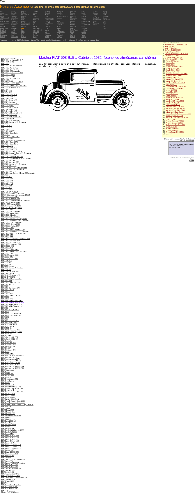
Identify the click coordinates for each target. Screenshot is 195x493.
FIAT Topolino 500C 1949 (10, 476)
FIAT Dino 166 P (7, 377)
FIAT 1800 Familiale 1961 (10, 240)
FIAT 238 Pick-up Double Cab (12, 268)
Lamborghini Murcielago (175, 88)
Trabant (95, 13)
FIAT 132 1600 (6, 186)
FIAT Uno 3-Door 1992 (9, 487)
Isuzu (35, 33)
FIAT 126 (4, 124)
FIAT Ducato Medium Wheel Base (13, 392)
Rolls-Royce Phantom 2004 (175, 125)
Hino (23, 35)
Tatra (83, 35)
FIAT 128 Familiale (8, 160)
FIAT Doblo (5, 383)
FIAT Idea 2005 (6, 406)
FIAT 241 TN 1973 (8, 277)
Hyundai (36, 19)
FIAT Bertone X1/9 (8, 346)
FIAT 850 (4, 319)
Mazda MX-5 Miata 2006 (175, 101)
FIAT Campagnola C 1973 (10, 363)
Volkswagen (97, 19)
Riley (72, 28)
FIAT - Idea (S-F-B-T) (9, 58)
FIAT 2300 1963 (7, 257)
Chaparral (14, 21)
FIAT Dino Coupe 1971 (9, 379)
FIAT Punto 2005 (7, 434)
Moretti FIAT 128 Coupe (10, 492)
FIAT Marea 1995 (7, 410)
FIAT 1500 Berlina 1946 (10, 213)
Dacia (13, 32)
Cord (13, 30)
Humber (35, 16)
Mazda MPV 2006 (172, 99)
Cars (192, 159)
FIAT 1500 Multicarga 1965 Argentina (14, 220)
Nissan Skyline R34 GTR (174, 116)
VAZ (104, 23)
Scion (83, 11)
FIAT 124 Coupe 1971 (9, 96)
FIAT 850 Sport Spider (9, 324)
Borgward (3, 35)
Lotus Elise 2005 (172, 92)
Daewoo (14, 33)
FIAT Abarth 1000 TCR (9, 337)
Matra (47, 37)
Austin (2, 26)
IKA (34, 24)
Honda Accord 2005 (173, 68)
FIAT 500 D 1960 (7, 284)
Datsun (23, 13)
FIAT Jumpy (5, 408)
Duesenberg (25, 24)
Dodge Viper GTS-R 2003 (174, 57)
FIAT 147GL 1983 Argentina (11, 208)
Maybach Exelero (172, 94)
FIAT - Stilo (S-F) (7, 62)
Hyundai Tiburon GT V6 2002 (177, 74)
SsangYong (86, 21)
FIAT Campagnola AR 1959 (11, 361)
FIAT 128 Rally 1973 (8, 171)
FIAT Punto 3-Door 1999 (10, 437)
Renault (73, 26)
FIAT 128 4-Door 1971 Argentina (13, 140)
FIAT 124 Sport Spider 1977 (11, 116)
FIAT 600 (4, 308)
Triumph (95, 14)
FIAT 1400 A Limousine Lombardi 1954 (15, 195)
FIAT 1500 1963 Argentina (10, 211)
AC (1, 11)
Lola (46, 28)
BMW (2, 33)
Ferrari (23, 26)
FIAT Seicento (6, 457)
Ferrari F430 (170, 64)
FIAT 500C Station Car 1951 (11, 295)
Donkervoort (25, 23)
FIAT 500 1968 (6, 281)
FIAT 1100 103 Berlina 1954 (11, 65)
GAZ (105, 13)
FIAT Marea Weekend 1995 (11, 415)
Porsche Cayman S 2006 (174, 123)
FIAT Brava (5, 352)
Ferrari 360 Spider (172, 61)
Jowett (47, 13)
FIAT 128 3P (5, 135)
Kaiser (47, 14)
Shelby (84, 14)
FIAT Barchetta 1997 (8, 343)
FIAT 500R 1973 (7, 299)
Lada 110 (169, 134)
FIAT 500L (5, 297)
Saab (72, 33)
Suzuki (84, 32)
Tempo (84, 37)
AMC (2, 19)
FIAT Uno (4, 483)
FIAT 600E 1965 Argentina (11, 315)
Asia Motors (4, 21)
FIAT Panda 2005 (7, 428)
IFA (34, 23)
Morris (59, 26)
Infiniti (35, 26)
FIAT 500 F (5, 286)
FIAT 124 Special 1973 (9, 107)
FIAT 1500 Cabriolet (8, 215)
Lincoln (47, 26)
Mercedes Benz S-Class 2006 (176, 108)
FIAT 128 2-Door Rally (9, 133)
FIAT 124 (4, 89)
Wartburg (96, 23)
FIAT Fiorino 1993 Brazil (10, 399)
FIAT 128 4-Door (7, 138)
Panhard (73, 11)
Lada (105, 18)
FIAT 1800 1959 (7, 235)
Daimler (24, 11)
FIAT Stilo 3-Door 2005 (9, 465)
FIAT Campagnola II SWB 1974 (12, 368)
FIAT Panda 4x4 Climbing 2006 (12, 430)
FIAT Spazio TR (7, 461)
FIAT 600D (5, 312)
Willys (95, 24)
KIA (46, 16)
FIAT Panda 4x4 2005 (9, 432)
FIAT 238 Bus (6, 262)
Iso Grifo (36, 32)
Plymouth (73, 18)
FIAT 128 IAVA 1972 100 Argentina (14, 167)
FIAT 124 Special (7, 106)
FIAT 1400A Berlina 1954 (10, 202)
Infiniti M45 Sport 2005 (174, 79)
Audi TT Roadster (171, 48)
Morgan (59, 24)
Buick (13, 14)
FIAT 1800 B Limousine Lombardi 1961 (15, 239)
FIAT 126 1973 (6, 126)
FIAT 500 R (5, 291)
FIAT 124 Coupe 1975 (9, 100)
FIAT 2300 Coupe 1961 (9, 259)
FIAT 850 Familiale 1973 (10, 321)
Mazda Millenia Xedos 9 (174, 97)
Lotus (47, 30)
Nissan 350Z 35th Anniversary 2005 (178, 114)
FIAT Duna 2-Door (8, 395)
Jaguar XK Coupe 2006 (174, 81)
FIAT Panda (5, 426)
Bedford (3, 30)
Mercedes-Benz (62, 16)
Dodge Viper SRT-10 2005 (174, 59)
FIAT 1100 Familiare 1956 (10, 78)
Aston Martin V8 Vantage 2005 (176, 44)
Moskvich (106, 19)
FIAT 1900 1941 (7, 248)
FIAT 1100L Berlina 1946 (10, 84)
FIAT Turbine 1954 (8, 479)
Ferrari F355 (170, 63)
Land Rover (49, 23)
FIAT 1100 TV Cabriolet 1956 (12, 82)
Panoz (72, 13)
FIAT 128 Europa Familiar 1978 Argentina (16, 158)
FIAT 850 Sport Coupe (9, 322)
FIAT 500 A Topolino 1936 (10, 282)
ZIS (104, 28)
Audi (2, 24)
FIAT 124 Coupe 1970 (9, 95)
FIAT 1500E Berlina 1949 (10, 226)
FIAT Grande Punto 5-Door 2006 (13, 403)
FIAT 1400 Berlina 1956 (10, 197)
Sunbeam (85, 30)
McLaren (60, 14)
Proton (72, 23)
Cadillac (14, 16)
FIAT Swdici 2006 (7, 472)
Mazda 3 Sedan (171, 95)
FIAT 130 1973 (6, 177)
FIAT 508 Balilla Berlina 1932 (12, 301)
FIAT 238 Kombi (7, 264)
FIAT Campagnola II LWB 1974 (12, 366)
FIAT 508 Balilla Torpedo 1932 (12, 306)
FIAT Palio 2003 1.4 (8, 421)
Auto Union (4, 28)
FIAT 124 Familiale (8, 102)
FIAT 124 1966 (6, 91)
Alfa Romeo (4, 14)
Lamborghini (49, 19)
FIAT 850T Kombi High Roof (11, 332)
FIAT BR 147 (6, 348)
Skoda (84, 18)
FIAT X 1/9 (5, 490)
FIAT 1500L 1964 (7, 228)
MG (58, 19)
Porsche (73, 21)
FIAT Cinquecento (7, 370)
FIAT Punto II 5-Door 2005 (11, 448)
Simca (84, 16)
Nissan (59, 28)
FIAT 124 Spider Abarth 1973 (11, 113)
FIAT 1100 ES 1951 (8, 76)
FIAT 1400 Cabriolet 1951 (10, 198)
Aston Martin (4, 23)
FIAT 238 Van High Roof (10, 271)
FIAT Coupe (5, 372)
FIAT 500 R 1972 (7, 293)
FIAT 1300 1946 (7, 182)
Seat (83, 13)
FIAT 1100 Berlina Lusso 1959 (12, 73)
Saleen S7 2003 (171, 126)
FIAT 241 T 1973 (7, 273)
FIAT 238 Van (6, 270)
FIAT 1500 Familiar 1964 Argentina (14, 219)
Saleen (72, 35)
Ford (23, 30)
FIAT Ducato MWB (8, 394)
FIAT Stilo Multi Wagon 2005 (11, 468)
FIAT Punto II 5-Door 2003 (11, 446)
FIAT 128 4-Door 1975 (9, 144)
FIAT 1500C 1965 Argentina (11, 222)
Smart (84, 19)
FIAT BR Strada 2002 (8, 350)
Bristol (2, 37)
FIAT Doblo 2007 (7, 384)
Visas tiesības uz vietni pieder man (182, 157)
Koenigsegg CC (171, 85)
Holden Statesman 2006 (174, 66)
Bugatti (13, 13)
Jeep (34, 37)
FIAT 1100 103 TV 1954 (10, 69)
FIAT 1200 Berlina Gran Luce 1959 (14, 85)
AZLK (105, 11)
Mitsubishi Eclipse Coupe (175, 112)
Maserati (48, 35)
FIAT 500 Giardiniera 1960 (11, 288)
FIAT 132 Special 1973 (9, 191)
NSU (58, 30)
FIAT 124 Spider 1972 (9, 109)
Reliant (72, 24)
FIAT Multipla (6, 417)
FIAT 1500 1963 (7, 209)
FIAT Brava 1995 (7, 353)
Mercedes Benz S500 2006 (175, 110)
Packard (60, 35)
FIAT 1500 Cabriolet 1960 (10, 217)
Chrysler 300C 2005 (172, 55)
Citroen (13, 26)
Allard (2, 16)
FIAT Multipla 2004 (8, 419)
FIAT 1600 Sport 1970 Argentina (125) (15, 233)
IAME (35, 21)
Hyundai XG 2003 (172, 77)
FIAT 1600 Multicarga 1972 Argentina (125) (17, 231)
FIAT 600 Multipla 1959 (10, 310)
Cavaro (13, 19)
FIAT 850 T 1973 (7, 326)
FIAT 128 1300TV (7, 131)
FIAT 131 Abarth (7, 184)
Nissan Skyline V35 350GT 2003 (177, 117)
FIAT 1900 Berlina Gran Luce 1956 (14, 251)
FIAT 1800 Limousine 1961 (11, 244)
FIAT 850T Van (6, 333)
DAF (12, 35)
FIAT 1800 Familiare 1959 (10, 242)
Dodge (23, 21)
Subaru (84, 28)
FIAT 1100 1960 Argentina (10, 71)
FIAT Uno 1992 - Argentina (11, 485)
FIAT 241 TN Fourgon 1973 (11, 279)
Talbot (84, 33)
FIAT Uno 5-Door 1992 (9, 488)
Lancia (47, 21)
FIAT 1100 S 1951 (7, 80)
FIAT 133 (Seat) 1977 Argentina (12, 193)
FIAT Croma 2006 (7, 375)
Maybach (60, 11)
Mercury (59, 18)
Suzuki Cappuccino (172, 128)
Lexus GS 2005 (171, 90)
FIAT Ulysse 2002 (7, 481)
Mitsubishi (60, 23)
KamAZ (106, 16)
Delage (23, 16)
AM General (4, 18)
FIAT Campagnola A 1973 (10, 359)
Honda (35, 11)
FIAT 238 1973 (6, 260)
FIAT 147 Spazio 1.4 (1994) (11, 206)
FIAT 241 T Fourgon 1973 (10, 275)
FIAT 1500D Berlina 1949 (10, 224)
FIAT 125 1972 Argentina (10, 120)
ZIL (104, 26)
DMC (23, 19)
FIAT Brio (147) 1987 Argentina (12, 355)
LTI (46, 32)
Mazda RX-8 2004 (172, 103)
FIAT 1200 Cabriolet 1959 (10, 87)
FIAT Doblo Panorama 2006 (11, 386)
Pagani (59, 37)
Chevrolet (14, 23)
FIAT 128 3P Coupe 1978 (10, 136)
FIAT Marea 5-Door (8, 414)
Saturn (72, 37)
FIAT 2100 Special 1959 (10, 255)
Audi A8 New (169, 46)
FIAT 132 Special (7, 189)
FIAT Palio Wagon (7, 423)
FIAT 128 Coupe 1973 (9, 147)
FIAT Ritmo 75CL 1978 (9, 454)
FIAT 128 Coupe (7, 146)
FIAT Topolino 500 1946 (10, 474)
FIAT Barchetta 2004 (8, 344)
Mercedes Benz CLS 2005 (175, 106)
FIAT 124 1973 (6, 93)
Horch (35, 13)
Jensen (47, 11)
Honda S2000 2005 (173, 70)
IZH (104, 14)
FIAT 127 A (5, 129)
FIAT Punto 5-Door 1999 (10, 441)
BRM (13, 11)
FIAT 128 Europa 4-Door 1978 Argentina (16, 153)
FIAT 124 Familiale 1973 (10, 104)
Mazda (59, 13)
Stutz (83, 26)
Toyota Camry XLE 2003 (175, 132)
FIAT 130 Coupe (7, 178)
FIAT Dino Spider (7, 381)
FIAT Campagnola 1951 (9, 357)
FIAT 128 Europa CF (8, 155)
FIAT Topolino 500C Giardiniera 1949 (14, 477)
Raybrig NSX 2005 (172, 72)
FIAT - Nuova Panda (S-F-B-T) (12, 60)
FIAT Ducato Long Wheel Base (12, 388)
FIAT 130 (4, 175)
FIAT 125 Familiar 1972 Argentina (13, 122)
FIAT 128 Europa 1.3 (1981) (11, 151)
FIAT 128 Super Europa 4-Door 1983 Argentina (18, 173)
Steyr (83, 23)
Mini (58, 21)
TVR (94, 16)
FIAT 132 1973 (6, 188)
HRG (34, 14)
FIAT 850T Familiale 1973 (10, 330)
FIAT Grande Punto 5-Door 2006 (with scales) (17, 404)
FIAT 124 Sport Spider (9, 115)
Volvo (95, 21)
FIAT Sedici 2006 (7, 456)
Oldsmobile (61, 32)
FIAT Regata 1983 (7, 450)
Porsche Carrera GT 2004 (175, 121)
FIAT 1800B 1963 (7, 246)
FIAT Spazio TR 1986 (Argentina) (13, 463)
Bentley (3, 32)
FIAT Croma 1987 (7, 373)
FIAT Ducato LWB (7, 390)
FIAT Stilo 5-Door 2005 (9, 466)
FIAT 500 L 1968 (7, 290)
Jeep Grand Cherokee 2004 (175, 83)
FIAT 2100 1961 (7, 253)
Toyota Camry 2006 (173, 130)
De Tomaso (25, 14)
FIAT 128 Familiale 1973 (10, 162)
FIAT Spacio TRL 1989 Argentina (13, 459)
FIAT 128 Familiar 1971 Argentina (13, 164)
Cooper (14, 28)
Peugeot (73, 16)
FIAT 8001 (5, 317)
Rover (72, 32)
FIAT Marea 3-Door (8, 412)
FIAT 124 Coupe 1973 (9, 98)
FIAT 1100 (5, 64)
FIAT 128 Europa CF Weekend (12, 157)
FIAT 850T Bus (6, 328)
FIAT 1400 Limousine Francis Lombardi (15, 200)
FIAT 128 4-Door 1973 (9, 142)
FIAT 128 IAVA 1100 (8, 166)
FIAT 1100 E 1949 (8, 75)
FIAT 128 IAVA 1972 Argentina (12, 169)
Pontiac (73, 19)
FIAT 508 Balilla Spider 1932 (11, 304)
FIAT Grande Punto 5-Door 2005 (13, 401)
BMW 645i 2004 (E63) (173, 50)
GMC (23, 33)
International (37, 30)
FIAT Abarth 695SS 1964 (10, 339)
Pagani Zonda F (171, 119)
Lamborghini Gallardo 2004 (176, 86)
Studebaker (86, 24)
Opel (58, 33)
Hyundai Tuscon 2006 (174, 75)
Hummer (36, 18)
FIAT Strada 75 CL (8, 470)
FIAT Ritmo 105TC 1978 (10, 452)
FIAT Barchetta (6, 341)
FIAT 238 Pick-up (7, 266)
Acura (2, 13)
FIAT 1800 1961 (7, 237)
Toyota (95, 11)
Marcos (47, 33)
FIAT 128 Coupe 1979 (9, 149)
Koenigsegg (49, 18)
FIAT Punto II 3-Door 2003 (11, 445)
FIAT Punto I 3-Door (8, 443)
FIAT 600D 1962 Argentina (11, 313)
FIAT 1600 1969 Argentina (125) (13, 229)
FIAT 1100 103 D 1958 (9, 67)
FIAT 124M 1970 (7, 118)
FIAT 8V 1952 (6, 335)
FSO (23, 32)
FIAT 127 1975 (6, 127)
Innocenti (36, 28)
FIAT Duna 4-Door (8, 397)
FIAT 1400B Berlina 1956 (10, 204)
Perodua (73, 14)
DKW (23, 18)
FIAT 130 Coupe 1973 (9, 180)
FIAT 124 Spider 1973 (9, 111)
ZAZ (104, 24)
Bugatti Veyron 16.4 (172, 52)
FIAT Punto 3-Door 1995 (10, 435)
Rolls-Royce (74, 30)
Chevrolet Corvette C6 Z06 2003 (176, 54)
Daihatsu (14, 37)
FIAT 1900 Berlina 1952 (10, 250)
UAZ (104, 21)
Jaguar (35, 35)
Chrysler (14, 24)
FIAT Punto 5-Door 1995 (10, 439)
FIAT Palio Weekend (8, 425)
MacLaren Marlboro (173, 105)
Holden (23, 37)
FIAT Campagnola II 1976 (10, 364)
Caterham (14, 18)
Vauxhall (96, 18)
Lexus (47, 24)
